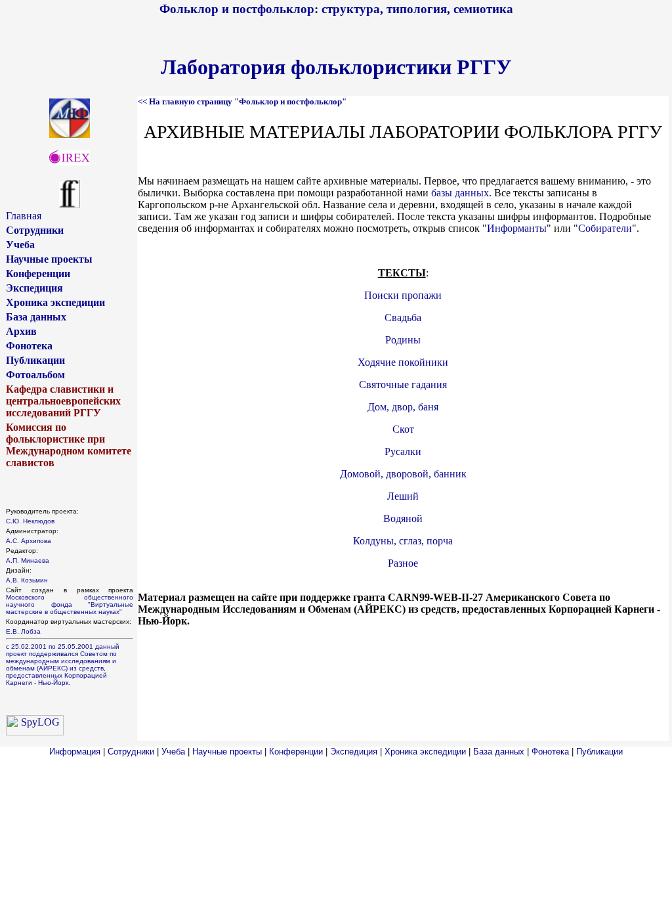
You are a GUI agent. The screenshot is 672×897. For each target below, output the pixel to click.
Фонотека (29, 345)
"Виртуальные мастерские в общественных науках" (69, 608)
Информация (74, 751)
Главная (23, 215)
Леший (403, 496)
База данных (36, 316)
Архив (21, 331)
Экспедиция (34, 288)
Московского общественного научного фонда (69, 601)
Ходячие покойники (403, 362)
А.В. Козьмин (27, 580)
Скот (403, 429)
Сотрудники (35, 230)
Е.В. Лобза (23, 631)
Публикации (35, 360)
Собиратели (605, 228)
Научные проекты (49, 259)
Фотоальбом (35, 374)
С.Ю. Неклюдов (30, 521)
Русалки (403, 451)
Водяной (403, 518)
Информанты (517, 228)
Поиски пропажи (403, 295)
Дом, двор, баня (403, 406)
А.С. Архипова (28, 540)
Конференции (38, 273)
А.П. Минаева (27, 560)
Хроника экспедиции (55, 302)
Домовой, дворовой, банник (403, 473)
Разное (403, 563)
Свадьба (403, 317)
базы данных (460, 192)
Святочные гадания (403, 384)
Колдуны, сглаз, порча (403, 540)
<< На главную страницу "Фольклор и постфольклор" (242, 101)
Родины (403, 339)
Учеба (20, 244)
